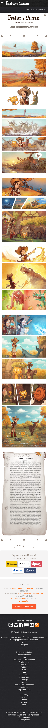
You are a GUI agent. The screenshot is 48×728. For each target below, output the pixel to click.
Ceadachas (24, 677)
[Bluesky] (16, 626)
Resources (24, 665)
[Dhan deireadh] (45, 36)
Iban (24, 705)
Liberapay (24, 695)
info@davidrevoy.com (28, 632)
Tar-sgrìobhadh (25, 546)
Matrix (24, 642)
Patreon (24, 697)
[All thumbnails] (24, 36)
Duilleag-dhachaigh (24, 652)
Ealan (24, 657)
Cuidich (24, 667)
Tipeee (24, 700)
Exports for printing (24, 598)
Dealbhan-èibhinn (24, 655)
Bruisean (24, 687)
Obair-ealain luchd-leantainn (24, 660)
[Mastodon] (11, 626)
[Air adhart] (38, 36)
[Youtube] (32, 626)
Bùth (24, 670)
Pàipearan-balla (24, 690)
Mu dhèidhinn (24, 675)
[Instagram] (26, 626)
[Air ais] (10, 36)
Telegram (24, 645)
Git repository (24, 601)
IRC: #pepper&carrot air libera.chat (24, 640)
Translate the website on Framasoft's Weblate (24, 712)
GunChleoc (33, 26)
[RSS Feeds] (37, 626)
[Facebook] (21, 626)
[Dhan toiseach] (2, 36)
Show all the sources (24, 606)
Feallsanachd (24, 662)
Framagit (24, 680)
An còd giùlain (24, 720)
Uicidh (24, 682)
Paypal (24, 702)
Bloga (24, 672)
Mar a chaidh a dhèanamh (24, 685)
